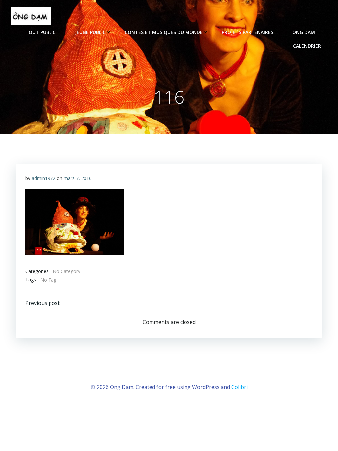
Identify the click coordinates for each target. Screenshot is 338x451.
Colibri (239, 387)
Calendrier (307, 46)
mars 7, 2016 (78, 178)
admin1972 (43, 178)
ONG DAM (303, 32)
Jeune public (90, 32)
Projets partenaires (247, 32)
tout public (40, 32)
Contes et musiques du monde (164, 32)
